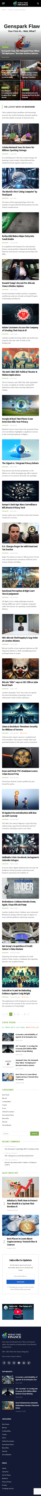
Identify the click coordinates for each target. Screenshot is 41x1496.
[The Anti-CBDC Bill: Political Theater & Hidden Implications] (20, 358)
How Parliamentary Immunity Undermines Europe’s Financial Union (27, 1405)
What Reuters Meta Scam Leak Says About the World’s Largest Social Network (9, 74)
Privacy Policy (19, 1289)
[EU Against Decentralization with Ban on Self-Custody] (20, 799)
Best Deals (5, 1095)
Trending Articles (8, 1488)
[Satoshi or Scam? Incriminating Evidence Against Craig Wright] (20, 977)
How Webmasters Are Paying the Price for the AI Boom (31, 95)
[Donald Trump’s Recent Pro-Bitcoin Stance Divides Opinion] (20, 269)
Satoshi (4, 1122)
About (4, 1468)
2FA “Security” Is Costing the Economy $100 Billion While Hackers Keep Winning (27, 1048)
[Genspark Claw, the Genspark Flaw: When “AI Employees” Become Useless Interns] (20, 36)
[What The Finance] (20, 3)
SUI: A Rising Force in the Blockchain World (19, 1156)
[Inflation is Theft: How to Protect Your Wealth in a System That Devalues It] (20, 1187)
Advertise (5, 1472)
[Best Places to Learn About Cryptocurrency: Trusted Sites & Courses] (8, 1077)
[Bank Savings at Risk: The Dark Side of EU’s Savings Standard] (31, 70)
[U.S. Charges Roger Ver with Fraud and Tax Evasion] (20, 533)
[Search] (38, 3)
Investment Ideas (8, 1115)
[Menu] (3, 3)
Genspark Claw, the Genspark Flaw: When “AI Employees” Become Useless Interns (20, 52)
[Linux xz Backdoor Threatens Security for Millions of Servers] (20, 713)
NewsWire (5, 1118)
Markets (5, 1478)
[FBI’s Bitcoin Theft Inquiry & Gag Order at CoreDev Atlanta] (20, 624)
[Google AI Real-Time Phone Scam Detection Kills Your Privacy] (20, 405)
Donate (4, 1485)
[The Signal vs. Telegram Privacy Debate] (20, 449)
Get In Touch (6, 1475)
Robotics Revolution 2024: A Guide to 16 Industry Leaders (21, 1163)
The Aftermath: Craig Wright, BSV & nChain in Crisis (22, 1149)
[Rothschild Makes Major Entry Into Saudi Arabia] (20, 222)
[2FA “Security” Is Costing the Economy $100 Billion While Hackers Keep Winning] (8, 1049)
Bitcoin (4, 1098)
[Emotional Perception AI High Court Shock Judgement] (20, 577)
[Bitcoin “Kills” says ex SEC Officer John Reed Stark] (20, 668)
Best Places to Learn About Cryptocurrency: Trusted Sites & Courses (27, 1077)
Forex (4, 1108)
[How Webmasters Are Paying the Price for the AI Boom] (31, 90)
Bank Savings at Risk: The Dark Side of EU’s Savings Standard (30, 75)
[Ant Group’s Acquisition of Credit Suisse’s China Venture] (20, 932)
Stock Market (6, 1125)
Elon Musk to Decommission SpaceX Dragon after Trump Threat (9, 94)
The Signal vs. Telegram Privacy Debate (20, 463)
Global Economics (8, 1112)
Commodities (6, 1102)
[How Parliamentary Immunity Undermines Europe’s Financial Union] (8, 1405)
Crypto (4, 1105)
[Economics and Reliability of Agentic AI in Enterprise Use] (8, 1037)
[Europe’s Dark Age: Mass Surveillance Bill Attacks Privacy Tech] (20, 491)
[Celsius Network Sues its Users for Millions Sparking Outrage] (20, 133)
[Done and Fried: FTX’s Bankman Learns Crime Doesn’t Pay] (20, 757)
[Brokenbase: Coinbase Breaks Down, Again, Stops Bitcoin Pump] (20, 888)
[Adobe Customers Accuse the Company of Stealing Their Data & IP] (20, 314)
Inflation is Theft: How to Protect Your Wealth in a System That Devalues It (22, 1203)
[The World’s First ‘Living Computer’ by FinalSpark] (20, 178)
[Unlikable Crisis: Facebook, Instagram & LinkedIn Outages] (20, 843)
